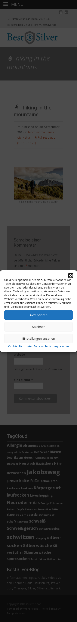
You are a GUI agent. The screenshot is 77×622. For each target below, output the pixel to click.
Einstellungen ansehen (38, 338)
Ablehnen (38, 327)
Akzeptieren (38, 315)
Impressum (61, 346)
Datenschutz (42, 346)
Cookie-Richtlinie (20, 346)
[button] (70, 275)
